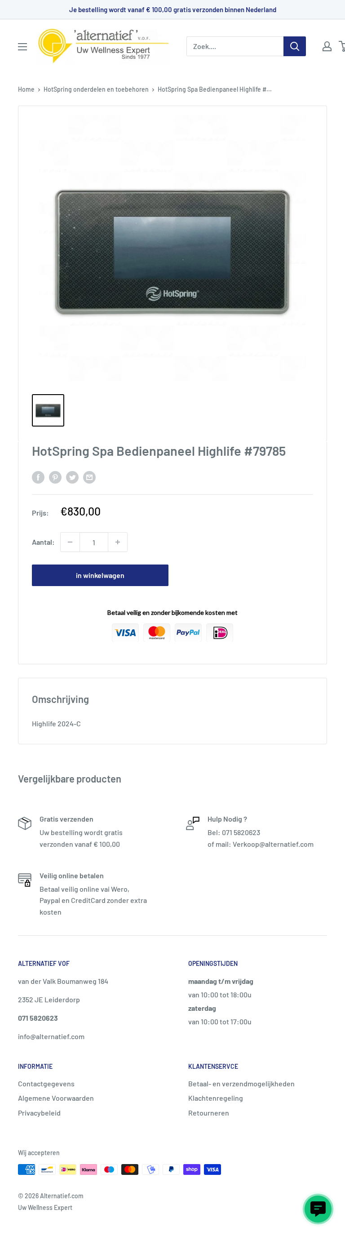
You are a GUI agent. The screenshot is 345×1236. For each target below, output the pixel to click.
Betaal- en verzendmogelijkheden (241, 1083)
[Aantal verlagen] (70, 542)
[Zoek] (294, 46)
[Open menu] (22, 46)
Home (26, 89)
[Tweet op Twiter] (72, 477)
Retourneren (208, 1112)
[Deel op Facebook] (38, 477)
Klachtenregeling (215, 1098)
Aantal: (43, 542)
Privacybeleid (39, 1112)
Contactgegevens (46, 1083)
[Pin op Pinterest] (55, 477)
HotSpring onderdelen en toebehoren (96, 89)
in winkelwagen (100, 575)
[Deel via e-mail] (89, 477)
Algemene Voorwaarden (56, 1098)
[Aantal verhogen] (117, 542)
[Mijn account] (327, 46)
